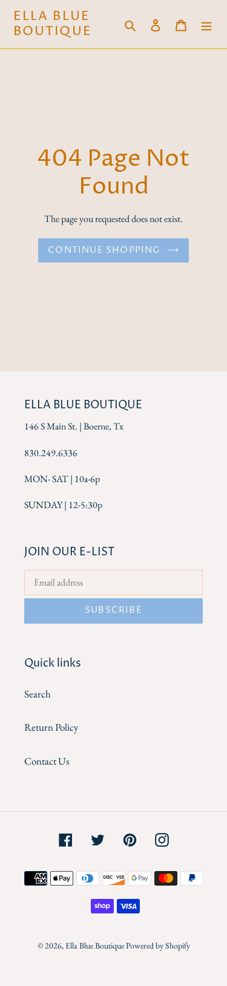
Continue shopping (104, 250)
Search (37, 693)
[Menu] (206, 24)
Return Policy (51, 727)
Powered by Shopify (158, 945)
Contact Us (46, 761)
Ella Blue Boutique (52, 24)
